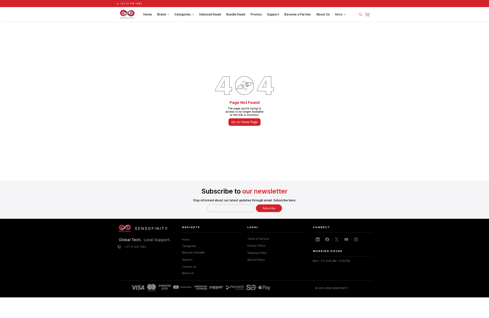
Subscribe (269, 208)
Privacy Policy (256, 245)
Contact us (189, 266)
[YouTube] (346, 239)
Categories (189, 246)
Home (185, 239)
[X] (337, 239)
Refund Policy (256, 259)
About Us (188, 273)
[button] (368, 14)
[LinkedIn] (317, 239)
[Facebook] (327, 239)
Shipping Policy (257, 252)
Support (187, 259)
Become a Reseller (193, 252)
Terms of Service (258, 238)
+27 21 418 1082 (135, 246)
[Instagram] (356, 239)
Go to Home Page (244, 122)
